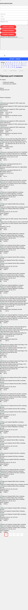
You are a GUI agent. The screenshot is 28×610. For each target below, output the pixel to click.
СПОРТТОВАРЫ (12, 70)
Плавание (21, 70)
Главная (5, 70)
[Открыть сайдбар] (1, 51)
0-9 (6, 62)
